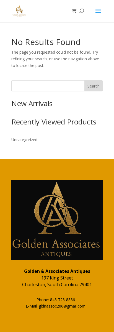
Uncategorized (24, 139)
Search (93, 86)
